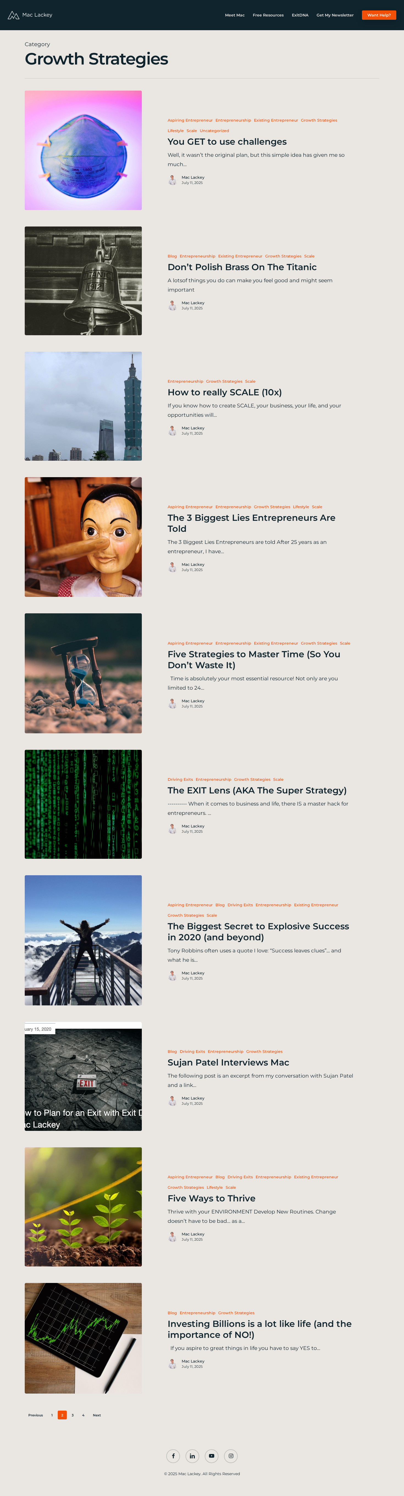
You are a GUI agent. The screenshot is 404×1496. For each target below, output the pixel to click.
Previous (35, 1415)
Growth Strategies (319, 120)
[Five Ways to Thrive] (83, 1207)
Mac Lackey (193, 177)
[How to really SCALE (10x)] (83, 406)
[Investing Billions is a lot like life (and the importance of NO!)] (83, 1338)
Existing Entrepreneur (276, 120)
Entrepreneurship (233, 120)
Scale (192, 130)
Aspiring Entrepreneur (190, 120)
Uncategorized (214, 130)
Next (97, 1415)
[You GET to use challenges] (83, 150)
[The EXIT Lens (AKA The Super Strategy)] (83, 804)
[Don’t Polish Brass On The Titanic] (83, 281)
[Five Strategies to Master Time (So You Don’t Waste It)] (83, 673)
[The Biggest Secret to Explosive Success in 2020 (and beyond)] (83, 940)
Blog (172, 256)
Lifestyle (176, 130)
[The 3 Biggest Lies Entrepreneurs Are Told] (83, 537)
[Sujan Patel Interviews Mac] (83, 1076)
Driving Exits (180, 779)
